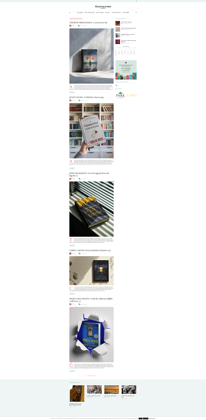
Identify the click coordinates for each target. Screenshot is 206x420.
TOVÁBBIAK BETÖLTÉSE (91, 375)
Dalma (73, 25)
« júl (116, 57)
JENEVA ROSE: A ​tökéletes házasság (86, 97)
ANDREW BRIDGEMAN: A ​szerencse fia (88, 22)
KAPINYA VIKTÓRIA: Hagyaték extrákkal (128, 28)
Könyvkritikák (126, 12)
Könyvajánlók (80, 12)
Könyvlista (107, 12)
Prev (117, 95)
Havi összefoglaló (100, 12)
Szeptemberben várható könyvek (110, 395)
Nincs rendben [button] (146, 418)
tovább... (72, 92)
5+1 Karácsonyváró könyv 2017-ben (93, 395)
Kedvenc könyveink (116, 12)
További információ (151, 418)
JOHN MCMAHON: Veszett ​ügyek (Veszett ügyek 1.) (89, 174)
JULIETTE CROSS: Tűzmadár (126, 22)
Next (135, 95)
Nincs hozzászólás (83, 25)
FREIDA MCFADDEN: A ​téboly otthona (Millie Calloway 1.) (91, 299)
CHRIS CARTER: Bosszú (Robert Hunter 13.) (89, 250)
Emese (73, 253)
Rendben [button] (140, 418)
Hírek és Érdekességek (89, 12)
